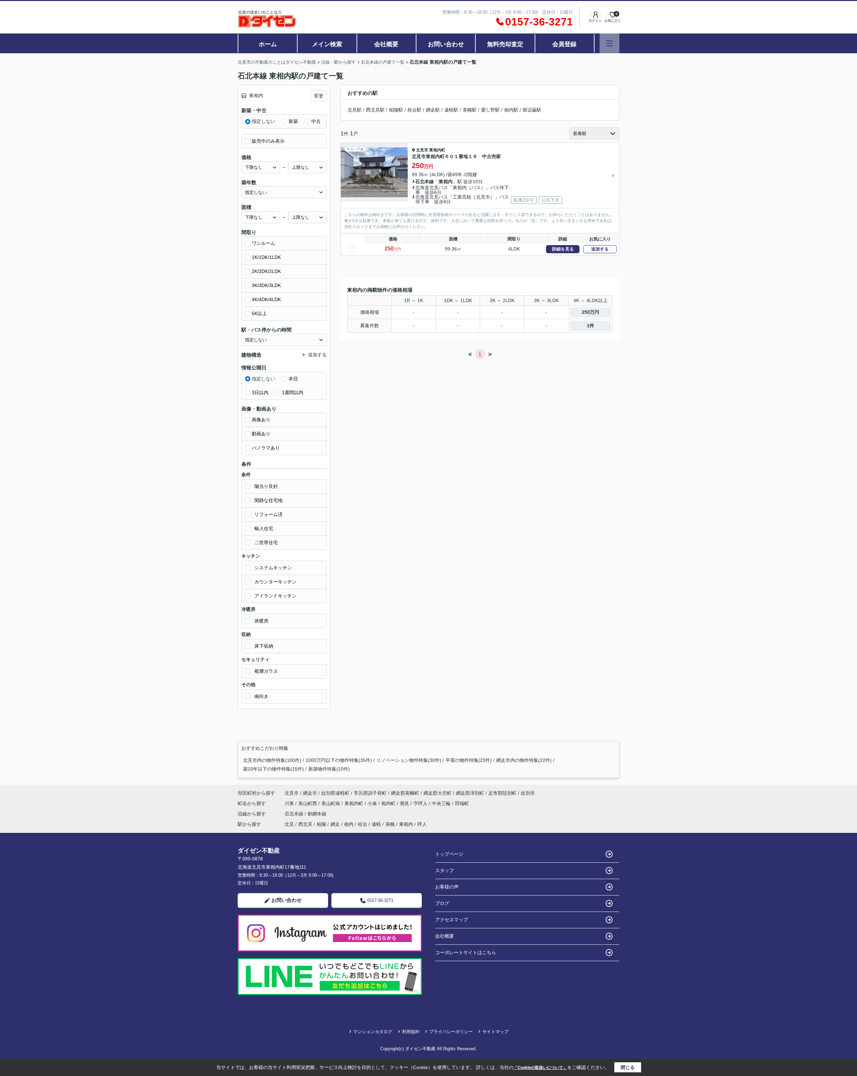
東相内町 (437, 150)
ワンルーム (263, 243)
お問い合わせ (446, 44)
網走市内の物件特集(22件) (524, 760)
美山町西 (308, 803)
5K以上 (259, 313)
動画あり (261, 433)
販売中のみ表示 (268, 141)
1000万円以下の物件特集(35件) (339, 760)
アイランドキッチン (275, 595)
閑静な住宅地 (268, 500)
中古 (316, 121)
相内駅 (511, 110)
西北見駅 (375, 110)
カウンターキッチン (275, 581)
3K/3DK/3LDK (266, 285)
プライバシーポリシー (451, 1031)
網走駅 (433, 110)
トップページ (449, 854)
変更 (318, 95)
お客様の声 (447, 886)
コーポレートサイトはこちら (465, 952)
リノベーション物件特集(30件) (408, 760)
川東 (290, 803)
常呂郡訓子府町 (370, 793)
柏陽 (321, 824)
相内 (349, 824)
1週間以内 (292, 392)
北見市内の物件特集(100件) (272, 760)
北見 (289, 824)
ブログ (442, 903)
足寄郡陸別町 (502, 793)
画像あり (261, 419)
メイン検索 (327, 44)
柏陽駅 (396, 110)
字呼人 (421, 803)
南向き (261, 696)
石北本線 (424, 181)
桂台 (362, 824)
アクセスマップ (451, 919)
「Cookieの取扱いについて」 (540, 1067)
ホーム (268, 44)
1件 (590, 325)
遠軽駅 (451, 110)
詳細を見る (563, 249)
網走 (335, 824)
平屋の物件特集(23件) (469, 760)
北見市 (422, 150)
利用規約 (410, 1031)
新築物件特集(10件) (329, 769)
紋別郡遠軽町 (335, 793)
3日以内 (260, 392)
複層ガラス (266, 671)
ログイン (595, 20)
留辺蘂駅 (532, 110)
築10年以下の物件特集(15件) (273, 769)
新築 (293, 121)
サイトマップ (495, 1031)
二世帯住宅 (266, 542)
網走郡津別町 (470, 793)
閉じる (628, 1067)
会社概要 (386, 44)
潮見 (405, 803)
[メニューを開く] (609, 43)
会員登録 (564, 44)
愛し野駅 (490, 110)
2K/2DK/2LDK (266, 271)
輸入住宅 (263, 528)
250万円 (590, 312)
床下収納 (263, 646)
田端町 (462, 803)
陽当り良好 (266, 486)
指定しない (263, 121)
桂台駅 (414, 110)
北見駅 (354, 110)
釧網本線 (317, 813)
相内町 (389, 803)
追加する (600, 249)
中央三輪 (442, 803)
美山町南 (331, 803)
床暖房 (261, 621)
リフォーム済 (268, 514)
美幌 (390, 824)
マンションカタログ (372, 1031)
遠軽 (376, 824)
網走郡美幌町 (405, 793)
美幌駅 (470, 110)
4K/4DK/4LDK (266, 299)
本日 (293, 378)
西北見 (305, 824)
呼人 (422, 824)
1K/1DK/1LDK (266, 257)
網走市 (310, 793)
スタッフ (444, 870)
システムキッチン (273, 567)
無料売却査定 (505, 44)
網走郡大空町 (437, 793)
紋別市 (528, 793)
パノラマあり (266, 447)
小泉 (373, 803)
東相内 (446, 181)
